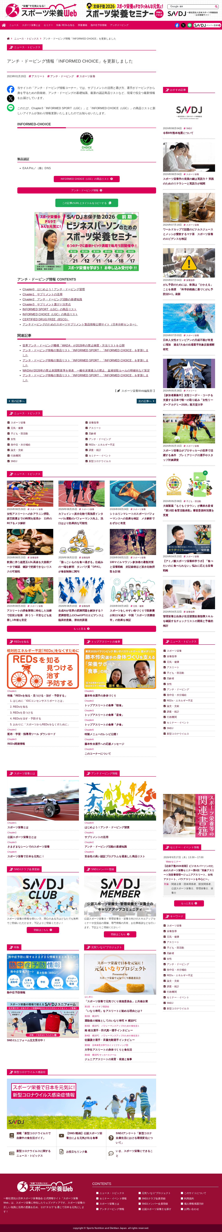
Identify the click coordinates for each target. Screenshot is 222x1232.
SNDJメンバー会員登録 (155, 1203)
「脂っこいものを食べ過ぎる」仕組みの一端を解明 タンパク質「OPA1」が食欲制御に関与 (80, 567)
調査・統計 (95, 450)
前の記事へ (18, 401)
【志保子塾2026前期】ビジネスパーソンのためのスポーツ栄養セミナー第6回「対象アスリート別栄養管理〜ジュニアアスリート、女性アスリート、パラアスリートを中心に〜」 (189, 873)
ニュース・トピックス (26, 38)
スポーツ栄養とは (31, 25)
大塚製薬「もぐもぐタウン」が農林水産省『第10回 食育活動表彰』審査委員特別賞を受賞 (188, 510)
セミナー (48, 25)
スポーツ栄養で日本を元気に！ (25, 856)
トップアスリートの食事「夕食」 (104, 724)
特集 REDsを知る (65, 25)
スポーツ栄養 (87, 76)
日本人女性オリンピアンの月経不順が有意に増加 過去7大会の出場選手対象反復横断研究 (189, 344)
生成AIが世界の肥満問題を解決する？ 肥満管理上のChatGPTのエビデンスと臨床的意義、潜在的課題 (81, 615)
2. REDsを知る (19, 706)
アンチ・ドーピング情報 (84, 190)
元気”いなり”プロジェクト (156, 1193)
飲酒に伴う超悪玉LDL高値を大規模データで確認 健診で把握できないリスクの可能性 (29, 567)
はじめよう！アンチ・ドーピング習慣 (54, 289)
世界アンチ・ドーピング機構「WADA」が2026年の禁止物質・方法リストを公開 (74, 345)
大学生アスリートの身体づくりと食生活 (108, 1049)
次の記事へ (145, 401)
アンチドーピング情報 (112, 1209)
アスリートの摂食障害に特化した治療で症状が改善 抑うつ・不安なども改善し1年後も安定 (29, 615)
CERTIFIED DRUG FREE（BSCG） (46, 319)
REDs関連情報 (16, 743)
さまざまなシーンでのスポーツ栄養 (28, 846)
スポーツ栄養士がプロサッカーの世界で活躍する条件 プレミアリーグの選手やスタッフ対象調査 (188, 455)
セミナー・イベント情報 (113, 1198)
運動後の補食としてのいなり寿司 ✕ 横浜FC (111, 1020)
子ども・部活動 (19, 433)
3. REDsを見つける (21, 712)
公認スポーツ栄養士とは (21, 837)
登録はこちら (41, 930)
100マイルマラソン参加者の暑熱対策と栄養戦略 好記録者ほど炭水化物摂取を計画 (132, 567)
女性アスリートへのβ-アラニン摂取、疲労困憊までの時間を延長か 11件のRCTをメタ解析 (29, 518)
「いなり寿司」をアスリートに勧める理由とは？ (114, 1010)
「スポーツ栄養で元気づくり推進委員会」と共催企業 (116, 1001)
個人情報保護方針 (194, 1203)
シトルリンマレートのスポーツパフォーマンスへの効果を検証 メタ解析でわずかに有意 (132, 518)
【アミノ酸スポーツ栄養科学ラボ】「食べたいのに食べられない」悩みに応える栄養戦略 (188, 566)
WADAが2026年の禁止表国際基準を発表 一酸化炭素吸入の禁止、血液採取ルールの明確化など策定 (86, 370)
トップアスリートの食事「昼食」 (104, 714)
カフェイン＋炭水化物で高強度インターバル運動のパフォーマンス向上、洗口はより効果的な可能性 (80, 518)
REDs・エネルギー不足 (102, 444)
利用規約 (189, 1198)
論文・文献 (17, 450)
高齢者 (92, 433)
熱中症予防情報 (99, 25)
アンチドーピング (119, 25)
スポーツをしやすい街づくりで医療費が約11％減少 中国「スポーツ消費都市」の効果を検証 (132, 615)
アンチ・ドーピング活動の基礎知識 (52, 299)
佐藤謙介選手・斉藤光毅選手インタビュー (110, 1039)
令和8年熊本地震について (178, 132)
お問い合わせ (191, 1209)
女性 (13, 439)
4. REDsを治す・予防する (25, 718)
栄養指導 (94, 422)
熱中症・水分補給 (21, 444)
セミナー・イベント (100, 455)
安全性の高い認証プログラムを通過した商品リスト (115, 856)
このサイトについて (195, 1193)
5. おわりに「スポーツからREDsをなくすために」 (40, 724)
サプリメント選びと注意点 (47, 304)
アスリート (38, 76)
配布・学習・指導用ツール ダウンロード (31, 733)
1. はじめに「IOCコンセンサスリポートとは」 (37, 700)
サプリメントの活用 (42, 294)
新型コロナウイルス (100, 461)
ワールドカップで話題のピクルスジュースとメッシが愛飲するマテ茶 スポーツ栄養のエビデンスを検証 (188, 234)
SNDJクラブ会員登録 (153, 1198)
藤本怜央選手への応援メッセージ (104, 743)
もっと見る (80, 628)
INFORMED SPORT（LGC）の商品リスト (50, 309)
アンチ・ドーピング (62, 76)
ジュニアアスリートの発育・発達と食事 (108, 1059)
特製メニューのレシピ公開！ (102, 734)
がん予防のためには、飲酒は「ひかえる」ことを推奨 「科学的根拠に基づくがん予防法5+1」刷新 (188, 289)
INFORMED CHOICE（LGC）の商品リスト (85, 178)
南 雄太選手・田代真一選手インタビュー (109, 1030)
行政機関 (16, 455)
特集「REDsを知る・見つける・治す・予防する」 (37, 695)
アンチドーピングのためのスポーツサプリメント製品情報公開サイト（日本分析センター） (80, 324)
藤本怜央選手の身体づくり (100, 695)
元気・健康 (17, 428)
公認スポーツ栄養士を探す (156, 1209)
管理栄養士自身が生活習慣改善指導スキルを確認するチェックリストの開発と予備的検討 (188, 621)
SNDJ (14, 461)
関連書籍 (82, 25)
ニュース (14, 25)
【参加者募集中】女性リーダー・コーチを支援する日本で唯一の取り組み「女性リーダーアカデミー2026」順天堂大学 (188, 400)
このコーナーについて (98, 753)
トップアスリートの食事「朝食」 (104, 705)
